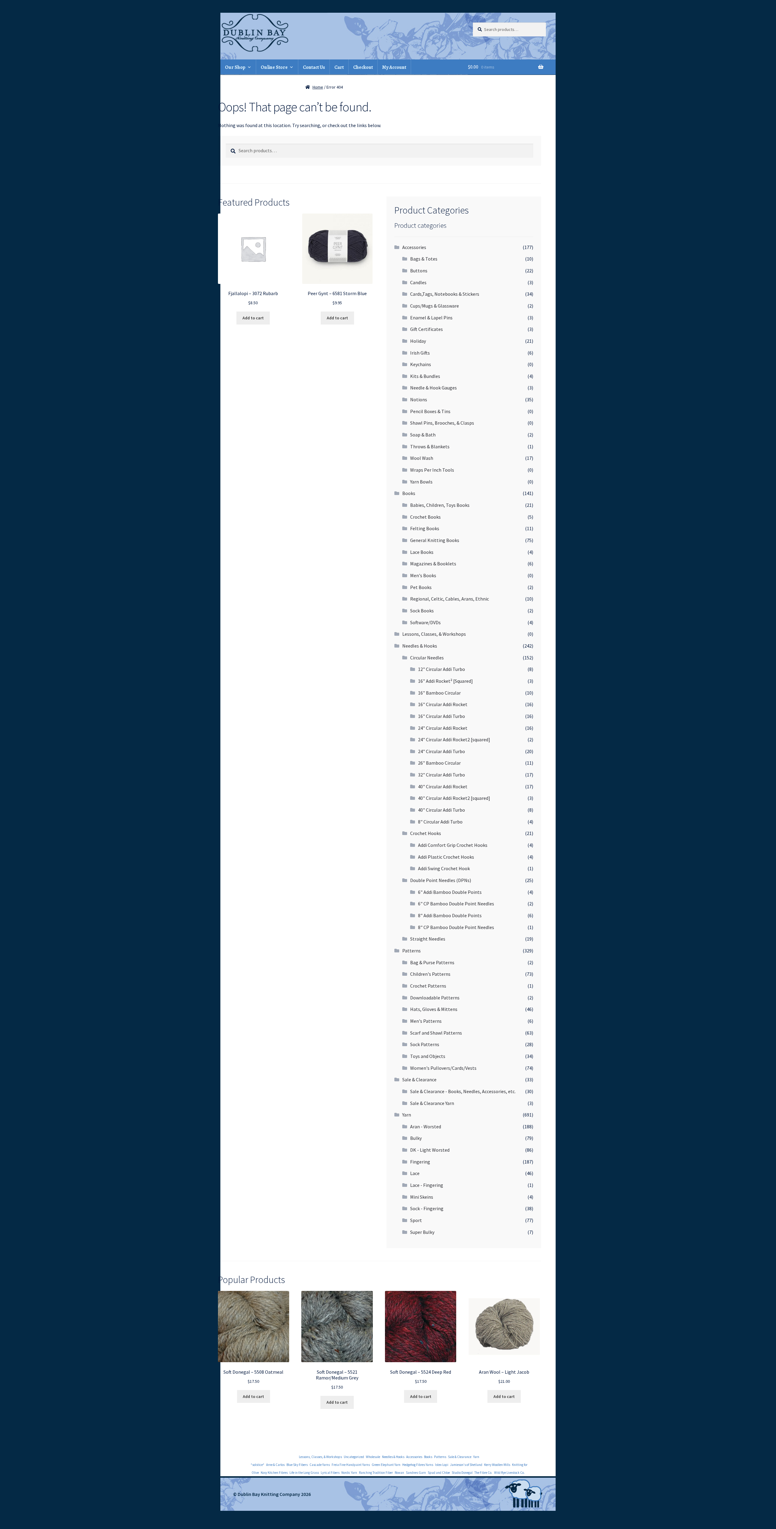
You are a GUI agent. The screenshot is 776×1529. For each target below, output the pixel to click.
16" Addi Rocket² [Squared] (445, 681)
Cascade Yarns (319, 1465)
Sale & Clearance (419, 1079)
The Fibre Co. (483, 1472)
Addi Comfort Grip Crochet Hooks (452, 845)
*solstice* (257, 1465)
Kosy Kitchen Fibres (274, 1472)
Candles (418, 282)
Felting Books (424, 528)
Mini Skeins (421, 1197)
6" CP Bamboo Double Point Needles (456, 904)
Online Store (274, 67)
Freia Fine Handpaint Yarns (351, 1465)
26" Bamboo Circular (439, 763)
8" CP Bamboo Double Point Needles (456, 927)
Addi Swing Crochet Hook (444, 868)
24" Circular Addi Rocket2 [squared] (454, 739)
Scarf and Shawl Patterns (436, 1033)
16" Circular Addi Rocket (442, 704)
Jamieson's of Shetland (466, 1465)
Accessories (414, 247)
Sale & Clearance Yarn (432, 1103)
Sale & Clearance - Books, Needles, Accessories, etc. (463, 1091)
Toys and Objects (427, 1056)
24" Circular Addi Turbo (441, 751)
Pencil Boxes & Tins (430, 411)
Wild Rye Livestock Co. (509, 1472)
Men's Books (423, 575)
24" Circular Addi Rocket (442, 728)
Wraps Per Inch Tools (432, 470)
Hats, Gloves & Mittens (433, 1009)
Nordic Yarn (349, 1472)
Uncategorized (354, 1457)
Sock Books (422, 611)
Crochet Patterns (428, 986)
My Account (394, 67)
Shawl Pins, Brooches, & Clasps (442, 423)
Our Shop (235, 67)
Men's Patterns (426, 1021)
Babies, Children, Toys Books (440, 505)
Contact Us (314, 67)
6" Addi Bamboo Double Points (450, 892)
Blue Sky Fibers (297, 1465)
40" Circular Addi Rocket (442, 786)
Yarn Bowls (421, 482)
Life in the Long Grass (304, 1472)
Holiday (418, 341)
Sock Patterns (424, 1044)
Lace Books (421, 552)
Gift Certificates (426, 329)
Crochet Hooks (425, 833)
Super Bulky (422, 1232)
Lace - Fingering (426, 1185)
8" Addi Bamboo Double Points (450, 915)
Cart (339, 67)
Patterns (411, 951)
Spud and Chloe (439, 1472)
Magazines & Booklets (433, 564)
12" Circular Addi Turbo (441, 669)
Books (408, 493)
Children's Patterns (430, 974)
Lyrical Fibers (330, 1472)
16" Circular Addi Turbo (441, 716)
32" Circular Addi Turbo (441, 775)
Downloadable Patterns (435, 998)
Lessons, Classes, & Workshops (434, 634)
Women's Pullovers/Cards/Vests (443, 1068)
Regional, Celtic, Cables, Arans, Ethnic (449, 599)
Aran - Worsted (425, 1126)
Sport (416, 1220)
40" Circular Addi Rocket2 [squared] (454, 798)
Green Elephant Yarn (386, 1465)
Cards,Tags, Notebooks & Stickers (444, 294)
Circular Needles (427, 658)
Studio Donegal (462, 1472)
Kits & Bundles (425, 376)
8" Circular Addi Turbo (440, 822)
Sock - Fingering (426, 1208)
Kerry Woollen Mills (497, 1465)
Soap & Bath (423, 435)
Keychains (420, 364)
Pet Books (421, 587)
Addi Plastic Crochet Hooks (446, 857)
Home (318, 87)
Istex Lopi (441, 1465)
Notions (418, 399)
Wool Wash (421, 458)
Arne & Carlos (275, 1465)
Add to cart (253, 318)
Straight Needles (427, 939)
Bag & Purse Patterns (432, 962)
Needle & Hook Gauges (433, 388)
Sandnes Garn (416, 1472)
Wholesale (373, 1457)
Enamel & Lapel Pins (431, 318)
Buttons (418, 271)
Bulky (416, 1138)
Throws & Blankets (430, 446)
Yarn (406, 1115)
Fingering (420, 1162)
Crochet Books (425, 517)
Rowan (399, 1472)
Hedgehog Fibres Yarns (417, 1465)
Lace (415, 1173)
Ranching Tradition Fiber (376, 1472)
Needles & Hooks (419, 646)
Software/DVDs (425, 622)
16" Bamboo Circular (439, 693)
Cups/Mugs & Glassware (434, 306)
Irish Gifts (420, 353)
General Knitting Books (434, 540)
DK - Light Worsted (430, 1150)
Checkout (363, 67)
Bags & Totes (423, 259)
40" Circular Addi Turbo (441, 810)
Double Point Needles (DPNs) (440, 880)
